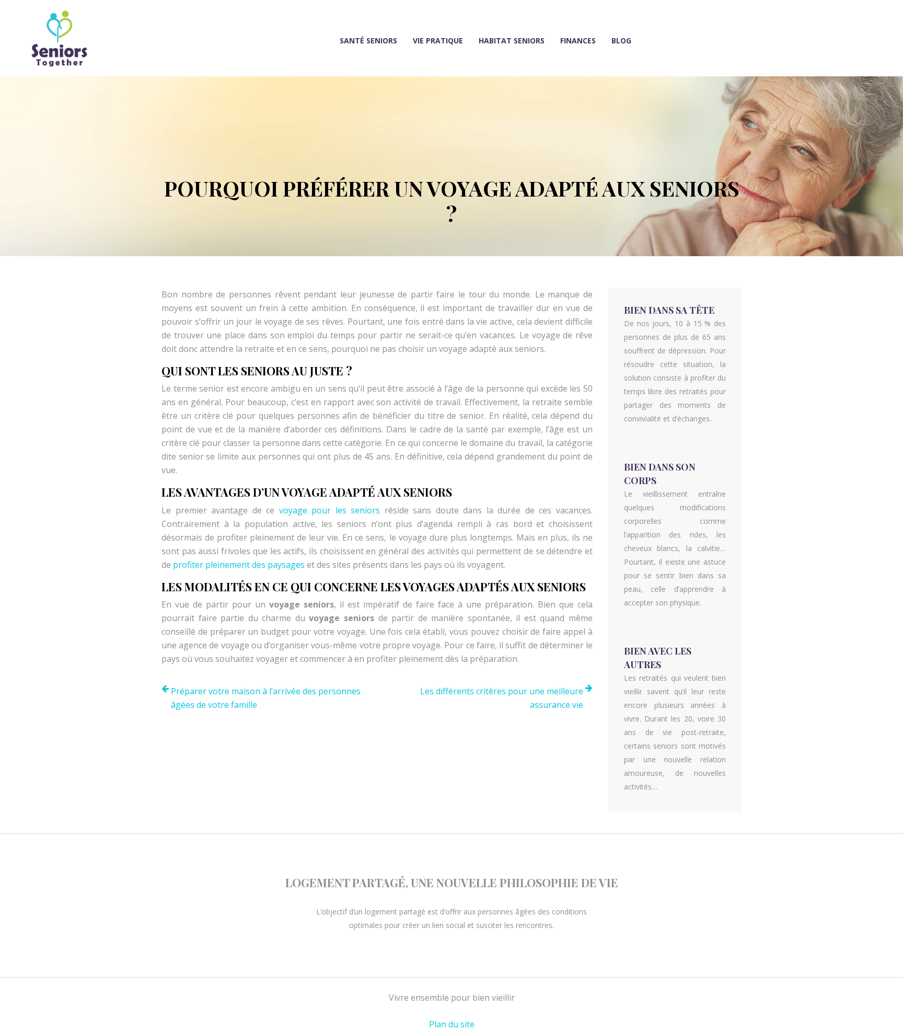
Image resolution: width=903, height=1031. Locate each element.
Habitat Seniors (512, 40)
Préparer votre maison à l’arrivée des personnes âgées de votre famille (266, 698)
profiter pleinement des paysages (239, 564)
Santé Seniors (368, 40)
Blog (621, 40)
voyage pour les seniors (329, 510)
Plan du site (451, 1024)
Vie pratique (438, 40)
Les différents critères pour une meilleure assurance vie (501, 698)
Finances (578, 40)
